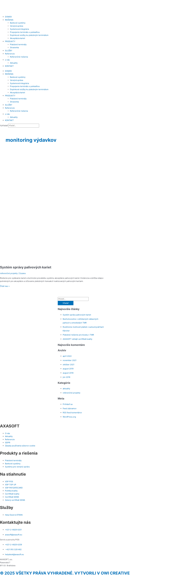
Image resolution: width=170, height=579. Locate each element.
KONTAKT (9, 66)
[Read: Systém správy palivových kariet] (63, 261)
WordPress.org (69, 417)
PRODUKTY (10, 41)
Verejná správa (16, 26)
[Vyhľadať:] (73, 299)
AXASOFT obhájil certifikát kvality (77, 339)
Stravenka (14, 47)
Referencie (10, 54)
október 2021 (68, 364)
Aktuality (14, 63)
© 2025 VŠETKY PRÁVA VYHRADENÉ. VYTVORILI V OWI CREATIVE (65, 573)
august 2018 (68, 373)
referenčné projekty (9, 273)
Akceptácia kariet (17, 38)
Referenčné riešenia (19, 57)
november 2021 (69, 360)
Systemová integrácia (19, 29)
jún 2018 (66, 377)
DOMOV (8, 17)
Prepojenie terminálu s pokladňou (25, 32)
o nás (7, 60)
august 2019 (68, 368)
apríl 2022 (67, 356)
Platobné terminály (18, 44)
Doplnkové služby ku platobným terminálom (29, 35)
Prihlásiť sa (67, 404)
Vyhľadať (4, 125)
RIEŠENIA (9, 20)
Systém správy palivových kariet (25, 267)
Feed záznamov (69, 408)
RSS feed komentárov (72, 412)
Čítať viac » (5, 286)
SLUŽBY (8, 50)
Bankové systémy (17, 23)
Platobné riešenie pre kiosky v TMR (78, 335)
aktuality (66, 388)
